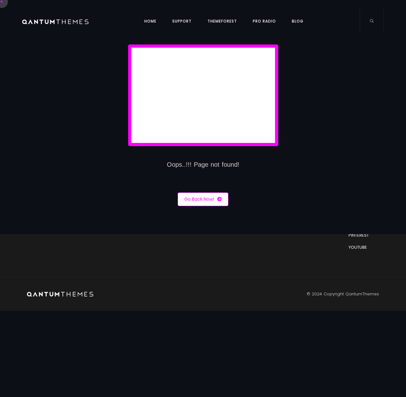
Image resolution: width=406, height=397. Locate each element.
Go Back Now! (199, 199)
